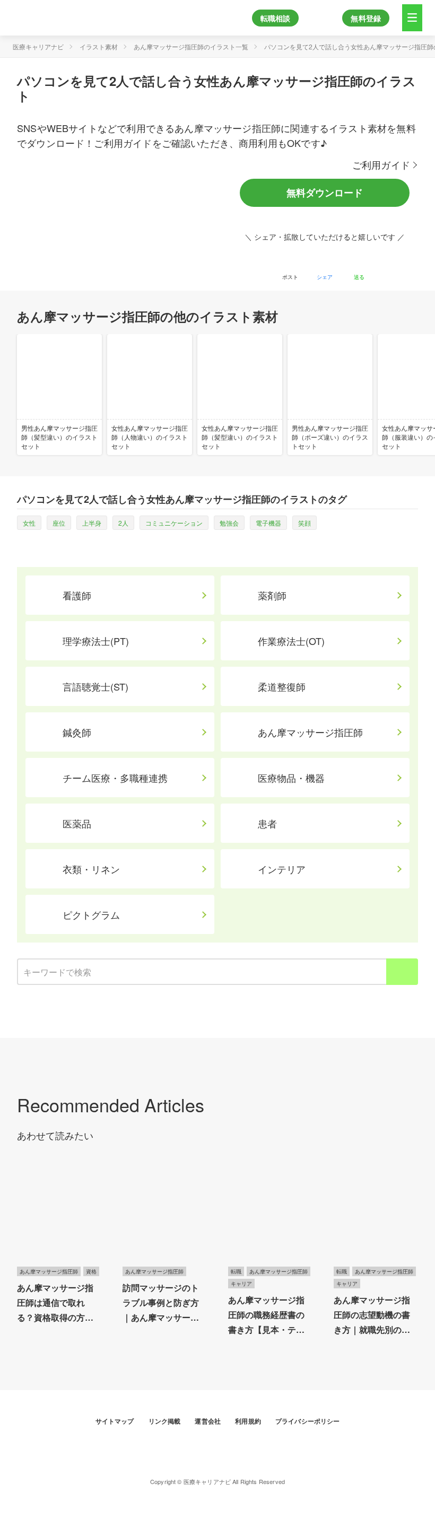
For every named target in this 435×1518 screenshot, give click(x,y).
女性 (29, 522)
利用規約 (249, 1421)
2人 (123, 522)
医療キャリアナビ (38, 46)
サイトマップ (115, 1421)
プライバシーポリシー (307, 1421)
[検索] (402, 971)
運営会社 (208, 1421)
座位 (59, 522)
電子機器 (268, 522)
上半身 (91, 522)
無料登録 (366, 18)
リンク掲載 (165, 1421)
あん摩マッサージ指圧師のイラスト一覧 (191, 46)
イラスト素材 (99, 46)
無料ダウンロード (324, 192)
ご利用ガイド (381, 164)
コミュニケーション (174, 522)
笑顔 (304, 522)
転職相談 (275, 18)
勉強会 (229, 522)
